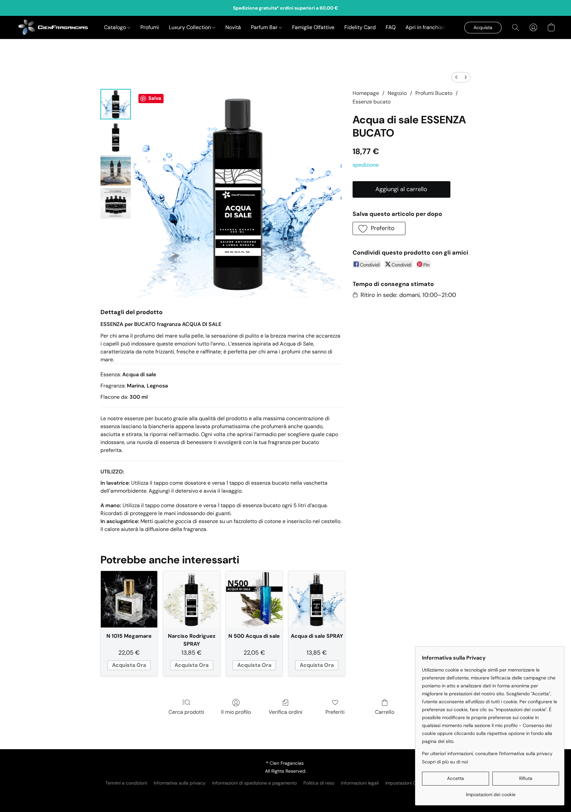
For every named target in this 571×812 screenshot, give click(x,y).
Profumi (149, 27)
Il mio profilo (236, 712)
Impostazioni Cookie (406, 783)
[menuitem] (456, 77)
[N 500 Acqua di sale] (254, 599)
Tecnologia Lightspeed (286, 794)
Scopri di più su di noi (445, 762)
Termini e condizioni (126, 783)
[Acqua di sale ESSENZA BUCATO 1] (115, 137)
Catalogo (115, 27)
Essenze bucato (372, 101)
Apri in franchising (427, 27)
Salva (154, 98)
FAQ (391, 27)
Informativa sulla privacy (180, 783)
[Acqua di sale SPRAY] (316, 599)
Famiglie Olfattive (313, 27)
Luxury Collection (190, 27)
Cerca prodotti (186, 712)
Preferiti (335, 712)
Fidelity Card (360, 27)
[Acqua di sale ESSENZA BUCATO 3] (115, 203)
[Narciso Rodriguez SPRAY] (191, 599)
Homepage (366, 93)
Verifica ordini (285, 712)
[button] (53, 27)
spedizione (366, 164)
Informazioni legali (360, 783)
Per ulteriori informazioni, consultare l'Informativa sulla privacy (487, 753)
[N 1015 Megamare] (129, 599)
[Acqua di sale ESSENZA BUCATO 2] (115, 170)
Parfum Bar (265, 27)
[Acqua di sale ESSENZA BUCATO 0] (115, 104)
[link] (490, 792)
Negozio (397, 93)
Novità (233, 27)
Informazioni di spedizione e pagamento (254, 783)
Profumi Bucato (433, 93)
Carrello (384, 712)
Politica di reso (318, 783)
